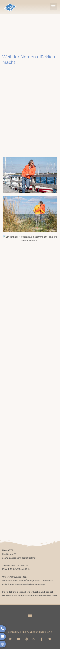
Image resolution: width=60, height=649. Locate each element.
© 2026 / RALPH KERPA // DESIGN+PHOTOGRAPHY (30, 632)
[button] (53, 6)
